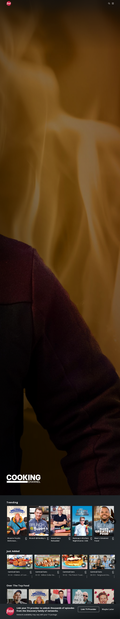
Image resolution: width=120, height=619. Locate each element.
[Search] (108, 4)
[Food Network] (10, 3)
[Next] (113, 521)
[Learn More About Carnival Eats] (32, 576)
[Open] (113, 4)
